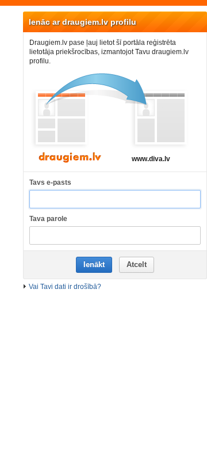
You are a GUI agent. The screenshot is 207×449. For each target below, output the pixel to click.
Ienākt (94, 264)
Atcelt (136, 264)
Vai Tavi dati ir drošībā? (65, 287)
